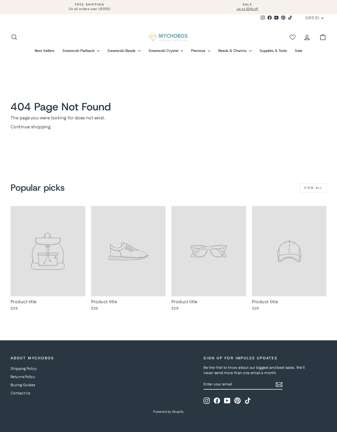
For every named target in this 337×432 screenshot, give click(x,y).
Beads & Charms (233, 50)
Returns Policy (23, 377)
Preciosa (198, 50)
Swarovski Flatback (79, 50)
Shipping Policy (24, 368)
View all (313, 188)
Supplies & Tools (273, 50)
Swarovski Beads (122, 50)
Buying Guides (23, 385)
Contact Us (20, 393)
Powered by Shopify (168, 412)
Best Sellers (44, 50)
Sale (298, 50)
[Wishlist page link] (292, 37)
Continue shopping (31, 127)
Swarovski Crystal (163, 50)
